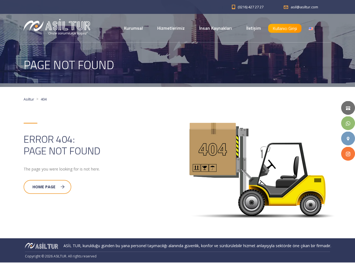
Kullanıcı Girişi (285, 28)
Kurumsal (133, 28)
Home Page (43, 186)
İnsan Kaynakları (215, 28)
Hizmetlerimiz (171, 28)
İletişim (253, 28)
